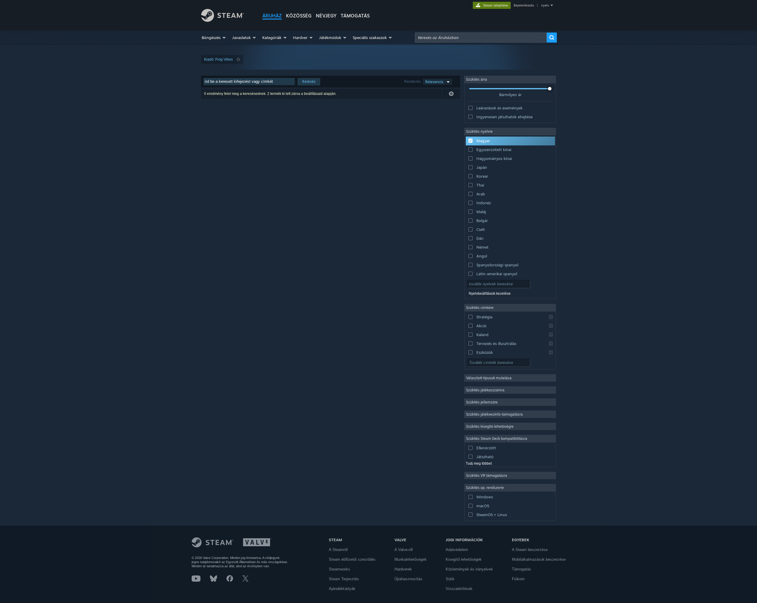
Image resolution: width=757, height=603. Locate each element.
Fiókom (518, 579)
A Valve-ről (403, 549)
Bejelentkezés (524, 5)
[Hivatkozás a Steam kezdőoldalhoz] (222, 20)
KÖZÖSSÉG (299, 16)
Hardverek (403, 569)
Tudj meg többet (479, 463)
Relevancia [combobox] (434, 82)
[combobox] (481, 38)
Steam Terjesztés (344, 579)
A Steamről (338, 549)
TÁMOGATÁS (355, 16)
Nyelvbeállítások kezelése (490, 293)
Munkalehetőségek (410, 559)
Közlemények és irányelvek (469, 569)
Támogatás (521, 569)
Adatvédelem (457, 549)
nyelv (545, 5)
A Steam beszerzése (530, 549)
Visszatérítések (459, 588)
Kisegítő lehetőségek (464, 559)
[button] (214, 37)
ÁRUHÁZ (272, 16)
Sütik (450, 579)
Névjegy (326, 16)
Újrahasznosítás (408, 579)
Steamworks (339, 569)
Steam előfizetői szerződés (352, 559)
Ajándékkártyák (342, 588)
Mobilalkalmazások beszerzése (539, 559)
